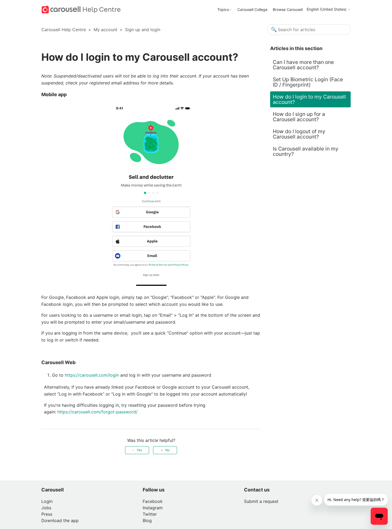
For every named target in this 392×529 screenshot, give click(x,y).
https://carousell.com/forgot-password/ (98, 411)
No (167, 450)
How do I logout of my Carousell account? (299, 134)
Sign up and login (142, 29)
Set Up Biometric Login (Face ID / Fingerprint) (308, 82)
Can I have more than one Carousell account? (303, 65)
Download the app (60, 520)
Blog (147, 520)
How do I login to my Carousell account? (309, 99)
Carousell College (252, 9)
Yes (139, 450)
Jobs (46, 507)
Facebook (153, 501)
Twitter (150, 514)
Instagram (153, 507)
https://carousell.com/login (92, 375)
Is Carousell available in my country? (305, 151)
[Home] (81, 9)
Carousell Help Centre (63, 29)
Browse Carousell (288, 9)
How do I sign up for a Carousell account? (299, 117)
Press (46, 514)
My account (105, 29)
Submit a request (261, 501)
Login (47, 501)
